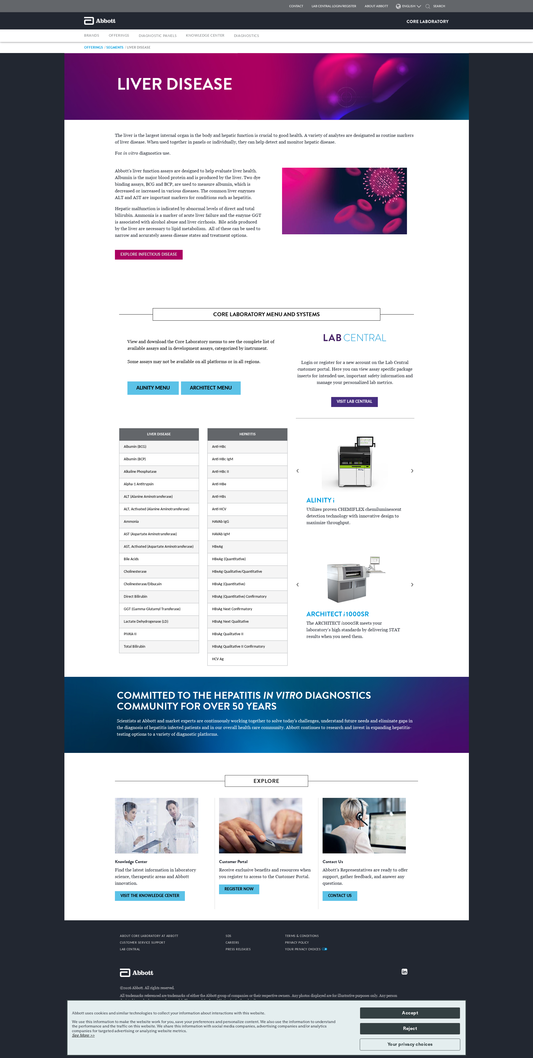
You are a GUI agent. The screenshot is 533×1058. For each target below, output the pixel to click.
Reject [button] (410, 1028)
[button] (428, 7)
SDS (229, 936)
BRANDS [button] (91, 36)
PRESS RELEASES (238, 949)
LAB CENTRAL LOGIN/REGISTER (334, 6)
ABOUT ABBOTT (376, 6)
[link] (93, 47)
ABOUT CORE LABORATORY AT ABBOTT (149, 936)
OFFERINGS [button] (119, 36)
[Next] (412, 471)
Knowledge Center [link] (205, 36)
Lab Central (130, 949)
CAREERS (232, 942)
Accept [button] (410, 1013)
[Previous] (297, 471)
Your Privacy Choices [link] (303, 949)
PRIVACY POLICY (297, 942)
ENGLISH (409, 6)
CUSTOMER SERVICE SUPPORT (142, 942)
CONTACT (296, 6)
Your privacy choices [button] (410, 1044)
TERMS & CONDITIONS (302, 936)
